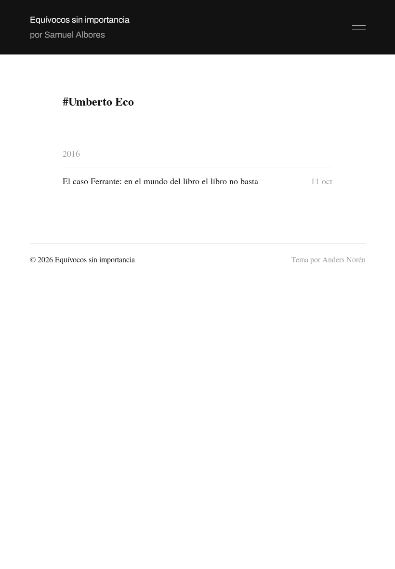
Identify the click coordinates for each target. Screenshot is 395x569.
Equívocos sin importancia (80, 20)
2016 (71, 153)
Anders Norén (344, 259)
